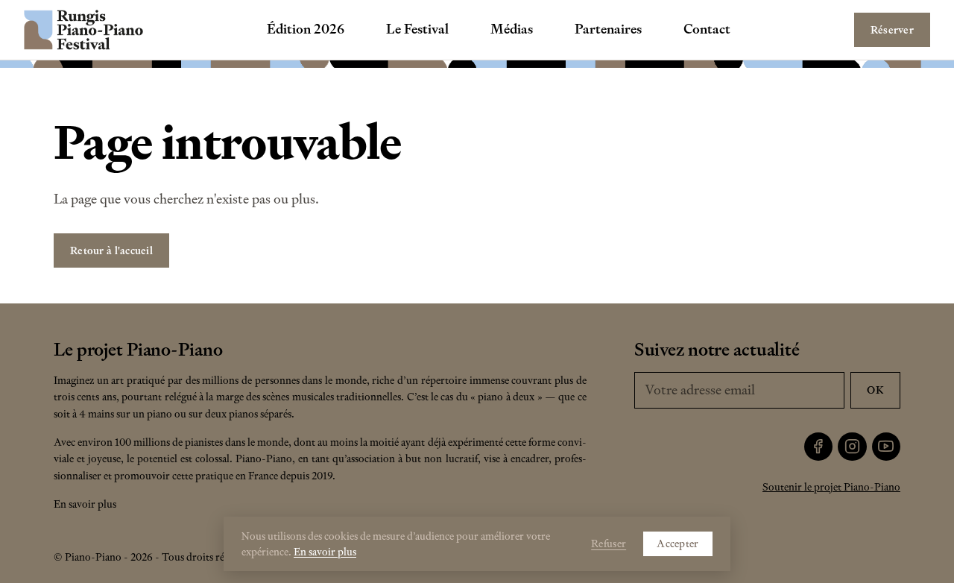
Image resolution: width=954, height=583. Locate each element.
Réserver (892, 30)
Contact (706, 29)
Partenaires (608, 29)
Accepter (677, 543)
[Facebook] (818, 446)
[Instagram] (852, 446)
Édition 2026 (305, 29)
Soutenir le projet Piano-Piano (831, 487)
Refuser (608, 543)
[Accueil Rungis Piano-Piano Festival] (83, 30)
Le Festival (417, 29)
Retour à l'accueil (111, 250)
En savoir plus (85, 504)
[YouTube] (886, 446)
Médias (511, 29)
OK (875, 390)
